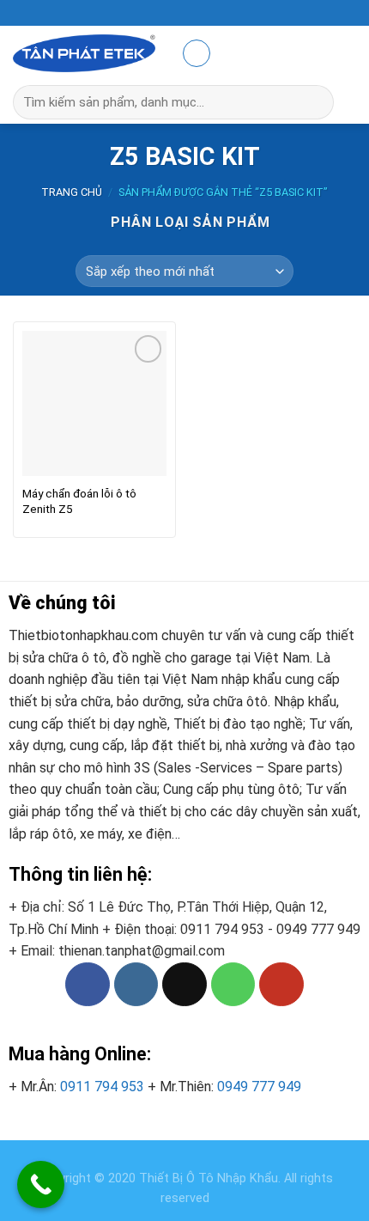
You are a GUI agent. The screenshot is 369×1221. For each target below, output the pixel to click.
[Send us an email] (184, 984)
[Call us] (233, 984)
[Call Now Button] (40, 1184)
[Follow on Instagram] (136, 984)
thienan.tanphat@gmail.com (141, 951)
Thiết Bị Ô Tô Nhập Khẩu (208, 1178)
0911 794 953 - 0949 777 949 (270, 929)
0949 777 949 (259, 1086)
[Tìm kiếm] (328, 102)
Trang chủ (71, 192)
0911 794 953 (102, 1086)
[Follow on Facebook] (87, 984)
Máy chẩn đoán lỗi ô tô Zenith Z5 (79, 501)
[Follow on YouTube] (281, 984)
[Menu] (196, 53)
